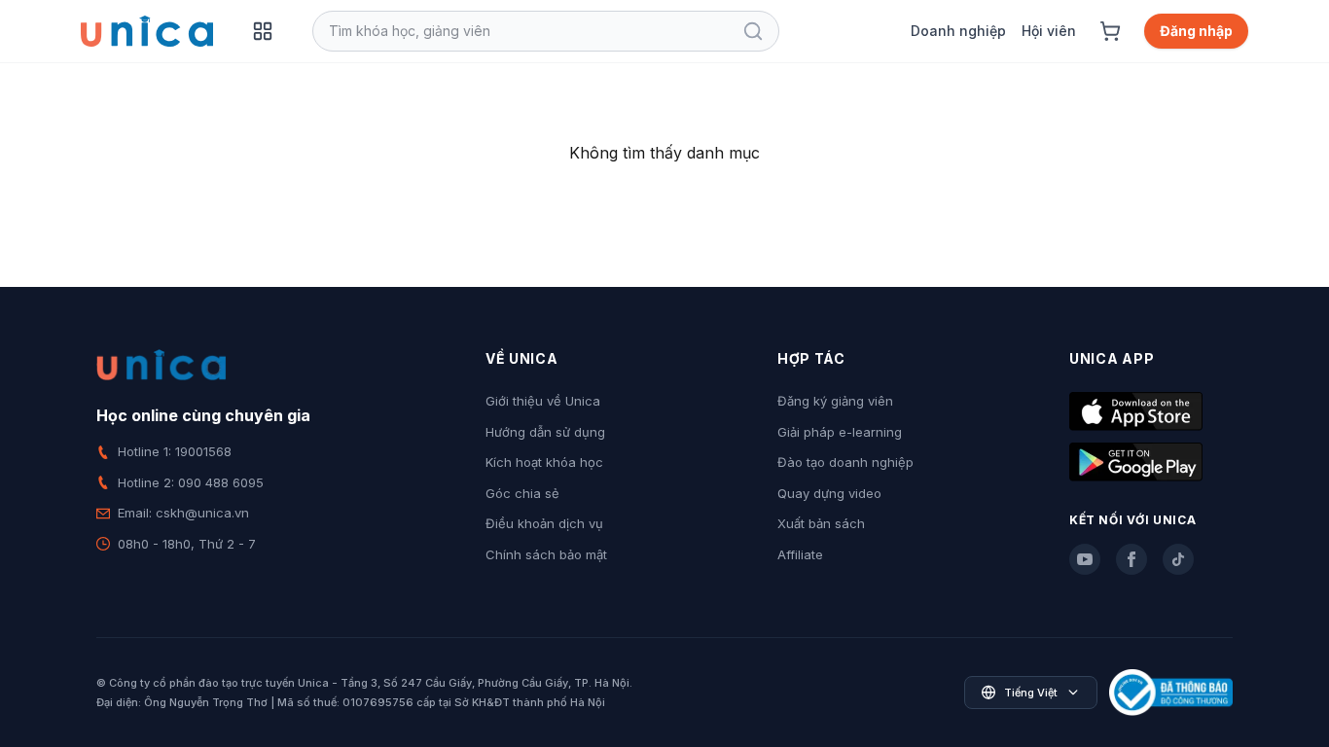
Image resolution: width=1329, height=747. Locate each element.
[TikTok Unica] (1178, 559)
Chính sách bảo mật (546, 554)
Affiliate (800, 554)
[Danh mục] (262, 31)
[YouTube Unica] (1084, 559)
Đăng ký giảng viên (835, 401)
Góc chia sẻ (522, 493)
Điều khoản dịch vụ (544, 523)
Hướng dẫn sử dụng (545, 432)
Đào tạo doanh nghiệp (845, 462)
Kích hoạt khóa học (544, 462)
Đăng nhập (1196, 30)
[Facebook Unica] (1131, 559)
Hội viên (1049, 30)
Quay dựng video (829, 493)
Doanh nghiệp (958, 30)
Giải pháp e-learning (839, 432)
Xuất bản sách (821, 523)
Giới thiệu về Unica (542, 401)
